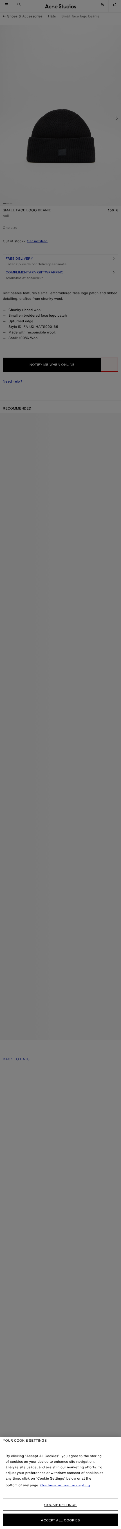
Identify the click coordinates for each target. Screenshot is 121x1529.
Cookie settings (60, 1504)
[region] (60, 1483)
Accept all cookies (60, 1520)
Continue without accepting (65, 1485)
